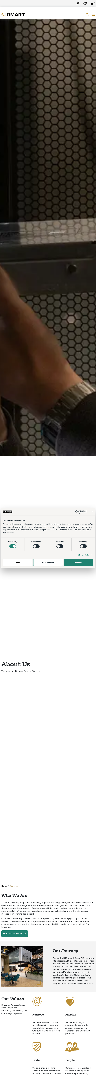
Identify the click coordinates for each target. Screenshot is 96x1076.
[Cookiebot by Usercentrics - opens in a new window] (77, 512)
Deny (17, 562)
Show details (83, 555)
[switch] (36, 546)
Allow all (78, 562)
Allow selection (48, 562)
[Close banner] (92, 512)
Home (4, 886)
